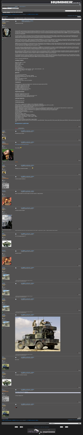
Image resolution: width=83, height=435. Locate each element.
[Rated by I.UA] (41, 434)
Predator (3, 20)
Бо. (2, 176)
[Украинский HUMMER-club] (2, 163)
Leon (3, 207)
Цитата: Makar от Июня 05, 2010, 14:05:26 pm (21, 391)
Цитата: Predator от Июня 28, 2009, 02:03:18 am (22, 144)
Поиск (14, 12)
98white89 (24, 14)
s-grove (3, 130)
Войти (17, 12)
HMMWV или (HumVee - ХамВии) (33, 14)
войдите (16, 6)
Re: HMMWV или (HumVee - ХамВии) (27, 142)
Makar (3, 233)
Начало (8, 12)
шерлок (3, 267)
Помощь (12, 12)
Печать (79, 418)
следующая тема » (77, 15)
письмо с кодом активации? (11, 7)
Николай (3, 250)
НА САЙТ (5, 12)
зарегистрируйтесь (22, 6)
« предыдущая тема (70, 15)
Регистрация (20, 12)
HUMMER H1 (14, 14)
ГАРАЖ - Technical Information (7, 14)
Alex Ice (21, 14)
